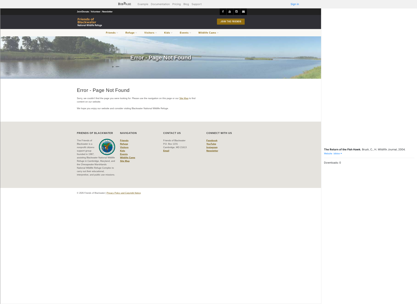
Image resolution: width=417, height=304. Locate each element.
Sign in (295, 4)
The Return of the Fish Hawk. (342, 149)
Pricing (176, 4)
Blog (186, 4)
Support (197, 4)
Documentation (160, 4)
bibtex (337, 153)
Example (143, 4)
